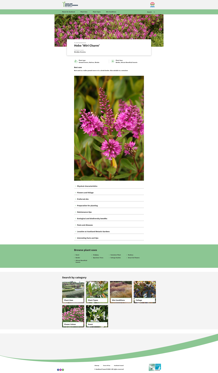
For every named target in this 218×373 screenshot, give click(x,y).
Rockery (130, 255)
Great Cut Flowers (134, 258)
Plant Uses (83, 12)
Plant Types (97, 12)
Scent (77, 255)
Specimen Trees (98, 258)
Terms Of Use (106, 365)
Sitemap (97, 365)
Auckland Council (119, 365)
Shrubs (97, 62)
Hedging (96, 255)
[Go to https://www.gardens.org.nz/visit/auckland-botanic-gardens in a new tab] (158, 367)
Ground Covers (83, 62)
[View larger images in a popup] (109, 128)
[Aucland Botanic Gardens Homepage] (70, 4)
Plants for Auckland (68, 12)
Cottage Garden (116, 258)
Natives (91, 62)
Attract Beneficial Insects (129, 62)
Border (118, 62)
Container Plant (116, 255)
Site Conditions (111, 12)
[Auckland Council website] (147, 4)
